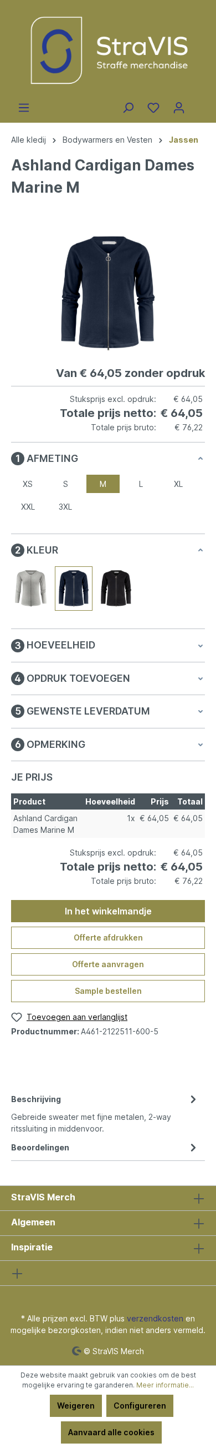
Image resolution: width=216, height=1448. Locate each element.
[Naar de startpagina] (108, 50)
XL (178, 484)
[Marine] (73, 588)
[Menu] (24, 107)
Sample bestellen (108, 991)
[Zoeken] (128, 107)
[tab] (105, 1113)
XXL (28, 506)
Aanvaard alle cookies (111, 1432)
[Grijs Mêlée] (30, 588)
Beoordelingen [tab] (40, 1147)
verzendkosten (155, 1318)
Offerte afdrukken (108, 937)
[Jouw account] (179, 107)
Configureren (140, 1405)
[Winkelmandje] (198, 104)
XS (28, 484)
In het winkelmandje (108, 911)
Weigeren (76, 1405)
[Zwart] (116, 588)
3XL (65, 506)
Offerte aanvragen (108, 964)
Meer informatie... (165, 1385)
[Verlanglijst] (153, 107)
